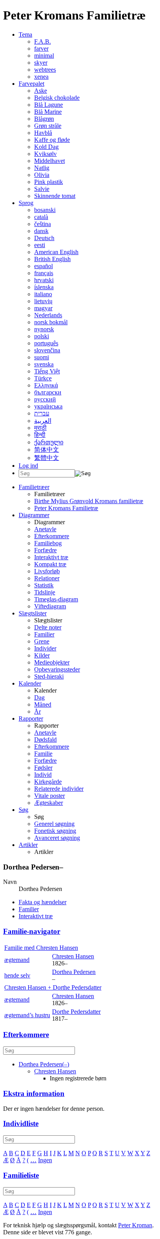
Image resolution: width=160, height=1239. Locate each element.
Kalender (30, 683)
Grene (41, 641)
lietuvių (43, 301)
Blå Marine (48, 111)
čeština (42, 224)
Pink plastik (48, 182)
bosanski (45, 210)
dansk (41, 231)
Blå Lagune (48, 104)
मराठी (40, 427)
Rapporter (31, 718)
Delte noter (47, 627)
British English (52, 259)
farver (41, 48)
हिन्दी (39, 434)
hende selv (17, 975)
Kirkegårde (48, 781)
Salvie (41, 189)
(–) (44, 1064)
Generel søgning (54, 823)
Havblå (43, 132)
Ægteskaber (48, 802)
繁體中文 (46, 457)
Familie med (41, 947)
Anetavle (45, 529)
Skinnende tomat (54, 196)
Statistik (44, 585)
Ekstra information (33, 1093)
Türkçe (43, 378)
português (46, 343)
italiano (43, 294)
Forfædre (45, 550)
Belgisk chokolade (57, 97)
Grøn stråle (47, 125)
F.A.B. (42, 41)
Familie (43, 753)
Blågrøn (44, 118)
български (47, 392)
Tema (25, 34)
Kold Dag (46, 146)
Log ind (28, 465)
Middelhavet (49, 160)
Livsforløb (47, 571)
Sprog (26, 203)
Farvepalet (31, 83)
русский (45, 399)
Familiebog (48, 543)
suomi (41, 357)
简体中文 (46, 449)
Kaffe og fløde (52, 139)
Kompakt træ (50, 564)
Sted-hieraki (49, 676)
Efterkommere (51, 536)
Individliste (20, 1123)
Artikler (28, 844)
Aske (40, 90)
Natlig (41, 167)
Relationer (46, 578)
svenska (44, 364)
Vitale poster (49, 795)
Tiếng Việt (47, 371)
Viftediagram (50, 606)
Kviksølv (45, 153)
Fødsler (43, 767)
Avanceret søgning (57, 837)
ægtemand (17, 959)
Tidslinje (44, 592)
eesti (39, 245)
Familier (44, 634)
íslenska (44, 287)
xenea (41, 76)
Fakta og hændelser (42, 902)
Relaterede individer (58, 788)
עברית (41, 413)
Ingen (45, 1160)
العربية (42, 420)
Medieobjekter (52, 662)
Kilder (42, 655)
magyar (43, 308)
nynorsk (44, 329)
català (41, 217)
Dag (39, 697)
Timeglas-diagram (56, 599)
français (43, 273)
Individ (43, 774)
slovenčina (47, 350)
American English (56, 252)
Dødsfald (45, 739)
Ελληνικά (46, 385)
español (43, 266)
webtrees (45, 69)
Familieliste (21, 1175)
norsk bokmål (51, 322)
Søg (23, 809)
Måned (42, 704)
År (37, 711)
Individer (45, 648)
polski (41, 336)
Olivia (41, 174)
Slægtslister (33, 613)
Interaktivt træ (51, 557)
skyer (40, 62)
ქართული (48, 442)
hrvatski (44, 280)
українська (48, 406)
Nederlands (48, 315)
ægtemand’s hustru (27, 1015)
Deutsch (44, 238)
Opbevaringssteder (57, 669)
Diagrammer (34, 515)
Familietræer (34, 487)
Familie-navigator (31, 931)
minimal (44, 55)
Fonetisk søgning (55, 830)
